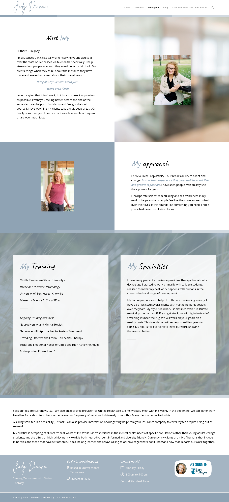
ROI (50, 497)
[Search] (212, 7)
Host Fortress (70, 497)
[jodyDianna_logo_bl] (39, 7)
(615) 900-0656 (80, 479)
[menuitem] (127, 7)
